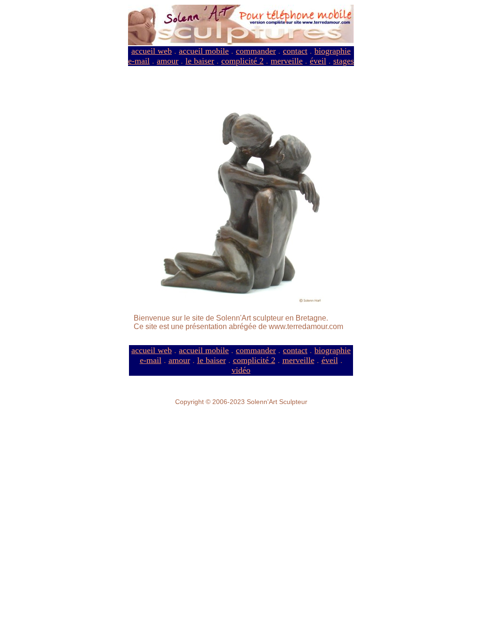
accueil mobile (204, 51)
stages (343, 61)
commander (256, 51)
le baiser (199, 61)
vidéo (241, 370)
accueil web (151, 51)
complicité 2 (242, 61)
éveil (318, 61)
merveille (287, 61)
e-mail (139, 61)
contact (295, 51)
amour (167, 61)
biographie (332, 51)
